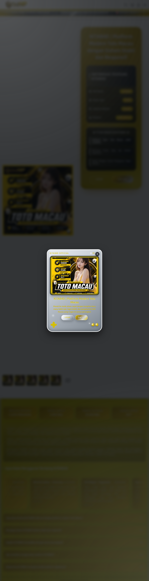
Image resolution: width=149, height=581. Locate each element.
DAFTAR (81, 317)
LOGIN (67, 317)
